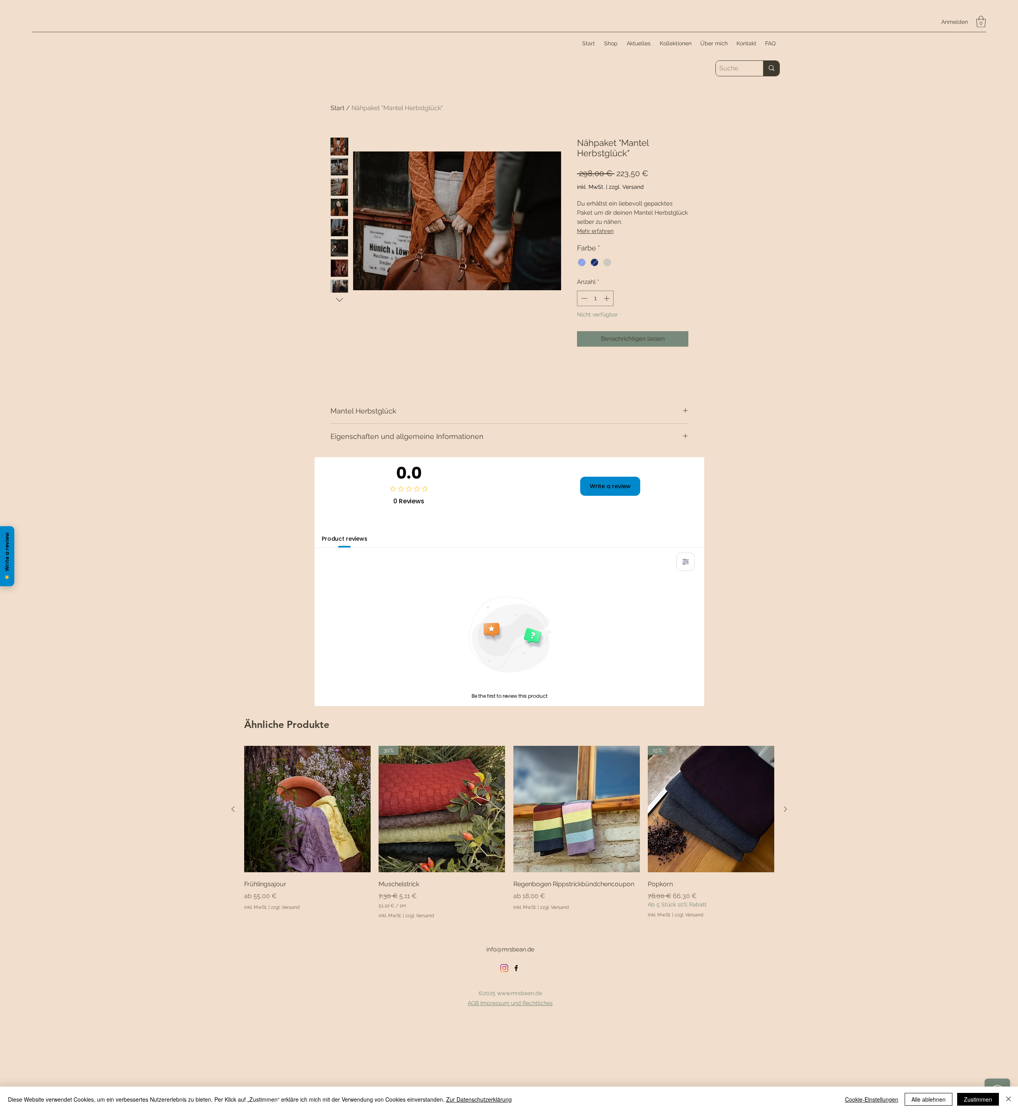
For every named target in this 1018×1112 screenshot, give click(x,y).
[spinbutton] (595, 298)
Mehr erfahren (595, 231)
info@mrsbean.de (510, 949)
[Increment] (607, 298)
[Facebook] (516, 968)
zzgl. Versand (626, 187)
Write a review (610, 486)
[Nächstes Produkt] (785, 809)
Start (337, 108)
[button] (981, 21)
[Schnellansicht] (307, 809)
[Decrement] (583, 298)
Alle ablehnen (928, 1099)
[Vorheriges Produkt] (233, 809)
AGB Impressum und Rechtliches (510, 1003)
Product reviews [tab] (344, 539)
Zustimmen (978, 1099)
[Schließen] (1008, 1099)
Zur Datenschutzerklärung (479, 1099)
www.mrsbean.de (519, 993)
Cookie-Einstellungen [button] (871, 1099)
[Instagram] (504, 968)
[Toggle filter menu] (685, 562)
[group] (509, 832)
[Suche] (771, 68)
